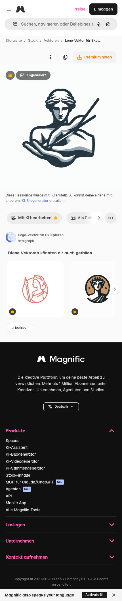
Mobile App (16, 502)
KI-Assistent (17, 447)
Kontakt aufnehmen (27, 557)
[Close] (113, 595)
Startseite (14, 40)
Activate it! (94, 594)
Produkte (15, 431)
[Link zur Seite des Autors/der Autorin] (11, 238)
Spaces (12, 440)
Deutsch (61, 406)
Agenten (18, 488)
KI (53, 195)
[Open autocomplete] (12, 24)
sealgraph (26, 241)
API (9, 496)
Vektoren (51, 40)
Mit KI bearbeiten (31, 219)
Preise (79, 9)
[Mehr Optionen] (50, 57)
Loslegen (15, 524)
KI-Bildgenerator (35, 200)
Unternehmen (20, 541)
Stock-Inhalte (18, 475)
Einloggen (103, 9)
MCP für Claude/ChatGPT (34, 482)
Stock (33, 40)
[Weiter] (99, 218)
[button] (61, 406)
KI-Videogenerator (22, 461)
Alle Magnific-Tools (23, 509)
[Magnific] (61, 360)
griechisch (20, 327)
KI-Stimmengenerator (25, 468)
